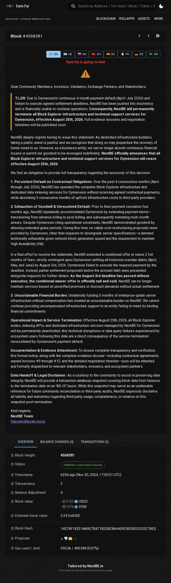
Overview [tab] (25, 442)
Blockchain (106, 18)
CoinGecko (80, 570)
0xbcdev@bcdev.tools (28, 421)
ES (110, 54)
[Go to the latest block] (157, 36)
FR (125, 54)
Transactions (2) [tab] (95, 442)
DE (139, 54)
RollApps (126, 18)
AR (153, 54)
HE (67, 54)
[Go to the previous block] (139, 36)
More (158, 18)
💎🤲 (68, 538)
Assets (144, 18)
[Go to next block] (148, 36)
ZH (96, 54)
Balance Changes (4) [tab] (57, 442)
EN (53, 54)
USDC (83, 501)
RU (82, 54)
